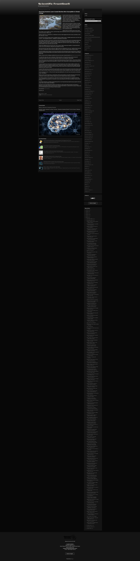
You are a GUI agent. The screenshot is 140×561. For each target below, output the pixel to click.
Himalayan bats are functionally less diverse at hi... (92, 283)
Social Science (87, 173)
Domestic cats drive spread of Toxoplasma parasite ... (92, 464)
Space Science (87, 175)
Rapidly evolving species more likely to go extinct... (92, 485)
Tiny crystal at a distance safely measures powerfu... (92, 483)
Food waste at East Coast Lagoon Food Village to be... (93, 374)
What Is (86, 188)
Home (60, 100)
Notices (86, 26)
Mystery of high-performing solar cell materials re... (92, 313)
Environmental (49, 94)
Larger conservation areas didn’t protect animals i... (92, 410)
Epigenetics (87, 109)
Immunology (87, 121)
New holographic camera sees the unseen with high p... (93, 352)
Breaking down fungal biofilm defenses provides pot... (92, 430)
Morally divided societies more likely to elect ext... (92, 267)
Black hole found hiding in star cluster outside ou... (92, 468)
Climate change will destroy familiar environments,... (91, 420)
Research (86, 166)
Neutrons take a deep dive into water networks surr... (92, 512)
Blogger (72, 558)
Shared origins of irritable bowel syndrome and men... (92, 523)
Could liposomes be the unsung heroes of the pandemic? (92, 432)
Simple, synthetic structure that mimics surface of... (92, 365)
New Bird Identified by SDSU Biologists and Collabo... (92, 466)
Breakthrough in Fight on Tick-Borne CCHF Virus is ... (92, 343)
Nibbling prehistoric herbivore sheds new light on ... (92, 257)
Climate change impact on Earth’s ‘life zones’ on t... (92, 401)
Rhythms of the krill (90, 250)
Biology (86, 76)
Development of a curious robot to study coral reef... (93, 471)
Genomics (86, 116)
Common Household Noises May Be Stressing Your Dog (92, 493)
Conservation (87, 94)
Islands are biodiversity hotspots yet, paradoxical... (92, 316)
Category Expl (87, 85)
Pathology (86, 148)
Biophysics (87, 80)
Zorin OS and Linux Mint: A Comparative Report (51, 145)
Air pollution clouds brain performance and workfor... (92, 398)
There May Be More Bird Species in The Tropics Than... (92, 372)
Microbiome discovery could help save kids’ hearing (92, 502)
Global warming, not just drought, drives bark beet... (92, 308)
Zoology (86, 191)
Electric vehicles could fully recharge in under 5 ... (91, 437)
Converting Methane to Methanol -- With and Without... (92, 514)
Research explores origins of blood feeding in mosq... (92, 415)
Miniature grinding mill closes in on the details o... (92, 227)
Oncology (86, 143)
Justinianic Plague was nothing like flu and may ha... (92, 321)
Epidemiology (87, 107)
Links (86, 49)
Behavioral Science (88, 69)
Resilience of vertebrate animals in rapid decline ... (92, 355)
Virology (86, 186)
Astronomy (87, 62)
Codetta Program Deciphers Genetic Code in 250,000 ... (92, 497)
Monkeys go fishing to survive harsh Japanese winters (92, 262)
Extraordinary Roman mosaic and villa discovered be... (92, 273)
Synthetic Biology (88, 179)
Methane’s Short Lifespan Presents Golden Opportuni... (92, 478)
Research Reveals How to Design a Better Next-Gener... (92, 379)
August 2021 (89, 528)
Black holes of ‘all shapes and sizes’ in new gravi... (92, 521)
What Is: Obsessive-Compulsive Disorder (47, 107)
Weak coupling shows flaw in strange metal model (92, 509)
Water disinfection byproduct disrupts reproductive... (92, 290)
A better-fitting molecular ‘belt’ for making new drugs (52, 156)
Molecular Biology (88, 134)
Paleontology (87, 146)
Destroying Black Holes (91, 268)
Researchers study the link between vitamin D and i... (92, 345)
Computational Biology (89, 91)
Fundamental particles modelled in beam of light (92, 318)
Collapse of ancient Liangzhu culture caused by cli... (92, 285)
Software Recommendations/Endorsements (92, 37)
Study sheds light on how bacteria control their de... (92, 394)
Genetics (86, 114)
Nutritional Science (88, 141)
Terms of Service (88, 46)
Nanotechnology (88, 137)
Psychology (87, 161)
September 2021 (90, 526)
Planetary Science (88, 157)
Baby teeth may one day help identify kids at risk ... (92, 473)
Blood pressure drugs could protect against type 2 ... (91, 439)
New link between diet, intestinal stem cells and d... (92, 336)
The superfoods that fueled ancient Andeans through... (92, 244)
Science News (87, 170)
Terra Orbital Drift (90, 326)
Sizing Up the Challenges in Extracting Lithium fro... (91, 255)
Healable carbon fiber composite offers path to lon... (92, 518)
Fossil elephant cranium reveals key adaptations (92, 495)
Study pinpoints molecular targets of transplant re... (92, 480)
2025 (87, 211)
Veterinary (86, 182)
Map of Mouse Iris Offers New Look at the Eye (92, 389)
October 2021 (89, 525)
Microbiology (87, 130)
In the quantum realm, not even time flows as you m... (92, 271)
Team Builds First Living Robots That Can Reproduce (92, 239)
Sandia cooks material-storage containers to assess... (92, 386)
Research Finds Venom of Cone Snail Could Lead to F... (92, 360)
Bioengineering (87, 73)
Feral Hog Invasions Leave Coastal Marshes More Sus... (92, 369)
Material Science (88, 125)
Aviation (86, 67)
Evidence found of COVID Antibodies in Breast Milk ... (92, 444)
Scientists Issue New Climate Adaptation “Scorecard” (92, 507)
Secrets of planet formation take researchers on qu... (92, 288)
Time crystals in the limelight (92, 516)
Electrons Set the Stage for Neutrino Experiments (91, 278)
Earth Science (44, 94)
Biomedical (87, 78)
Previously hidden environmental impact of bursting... (92, 348)
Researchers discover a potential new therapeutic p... (92, 224)
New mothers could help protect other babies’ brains (92, 338)
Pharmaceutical (87, 150)
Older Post (79, 100)
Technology (87, 180)
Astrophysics (87, 64)
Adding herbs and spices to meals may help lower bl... (92, 500)
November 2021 (90, 220)
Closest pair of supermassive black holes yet (92, 236)
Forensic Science (88, 112)
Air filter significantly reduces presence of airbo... (92, 396)
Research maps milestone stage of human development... (92, 367)
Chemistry (86, 89)
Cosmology (87, 96)
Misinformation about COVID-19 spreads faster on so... (92, 280)
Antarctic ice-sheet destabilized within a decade (92, 340)
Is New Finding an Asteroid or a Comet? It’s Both (92, 425)
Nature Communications (76, 55)
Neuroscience (87, 139)
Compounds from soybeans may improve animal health (92, 301)
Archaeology (87, 58)
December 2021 (90, 218)
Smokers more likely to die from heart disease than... (92, 331)
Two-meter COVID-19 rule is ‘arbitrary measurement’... (92, 306)
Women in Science (88, 189)
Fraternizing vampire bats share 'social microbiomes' (92, 377)
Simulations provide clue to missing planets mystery (91, 422)
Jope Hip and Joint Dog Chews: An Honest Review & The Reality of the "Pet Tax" (57, 140)
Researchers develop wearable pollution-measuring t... (92, 350)
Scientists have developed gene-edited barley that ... (92, 403)
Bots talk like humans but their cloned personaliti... (92, 241)
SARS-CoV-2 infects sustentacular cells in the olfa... (93, 295)
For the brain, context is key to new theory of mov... (92, 297)
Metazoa (86, 128)
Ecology (86, 100)
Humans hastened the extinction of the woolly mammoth (92, 451)
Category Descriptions (89, 28)
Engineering (87, 101)
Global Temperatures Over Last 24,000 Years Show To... (92, 459)
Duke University (47, 88)
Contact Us (87, 42)
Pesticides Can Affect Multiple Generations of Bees (92, 248)
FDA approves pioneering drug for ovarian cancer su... (93, 246)
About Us (86, 44)
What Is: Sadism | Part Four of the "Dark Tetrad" (51, 166)
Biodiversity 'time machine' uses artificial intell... (92, 490)
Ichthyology (87, 119)
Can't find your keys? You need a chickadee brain (92, 488)
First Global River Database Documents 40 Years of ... (92, 505)
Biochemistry (87, 71)
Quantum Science (88, 164)
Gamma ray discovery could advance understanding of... (92, 476)
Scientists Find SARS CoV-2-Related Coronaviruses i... (92, 304)
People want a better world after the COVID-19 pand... (92, 260)
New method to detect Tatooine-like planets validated (92, 461)
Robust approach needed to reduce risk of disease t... (91, 292)
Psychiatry (86, 159)
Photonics (86, 152)
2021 (87, 217)
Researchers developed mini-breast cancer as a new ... (92, 264)
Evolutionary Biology (88, 110)
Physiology (87, 155)
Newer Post (41, 100)
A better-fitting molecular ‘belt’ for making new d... (92, 381)
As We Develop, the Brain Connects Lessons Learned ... (92, 408)
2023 (87, 214)
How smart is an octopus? (91, 322)
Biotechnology (87, 82)
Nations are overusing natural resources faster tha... (92, 333)
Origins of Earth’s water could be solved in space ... (92, 222)
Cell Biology (87, 87)
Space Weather (87, 33)
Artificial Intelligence (88, 60)
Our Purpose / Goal (88, 40)
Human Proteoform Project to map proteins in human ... (92, 384)
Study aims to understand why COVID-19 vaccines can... (92, 229)
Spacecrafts (87, 177)
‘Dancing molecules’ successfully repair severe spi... (92, 454)
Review (86, 168)
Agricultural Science (88, 55)
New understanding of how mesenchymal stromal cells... (92, 442)
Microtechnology (88, 132)
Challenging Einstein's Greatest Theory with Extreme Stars (53, 161)
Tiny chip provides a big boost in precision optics (92, 435)
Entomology (87, 103)
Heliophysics (87, 118)
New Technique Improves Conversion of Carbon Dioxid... (92, 362)
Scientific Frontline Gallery (89, 35)
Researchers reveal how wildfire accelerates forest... (92, 413)
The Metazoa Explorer (89, 31)
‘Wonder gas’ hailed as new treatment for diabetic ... (91, 456)
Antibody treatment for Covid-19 (92, 299)
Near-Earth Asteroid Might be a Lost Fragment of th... (92, 447)
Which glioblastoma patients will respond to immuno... (92, 232)
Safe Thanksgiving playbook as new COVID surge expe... (92, 418)
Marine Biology (87, 123)
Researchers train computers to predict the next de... (92, 406)
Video (86, 184)
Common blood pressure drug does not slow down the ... (92, 391)
